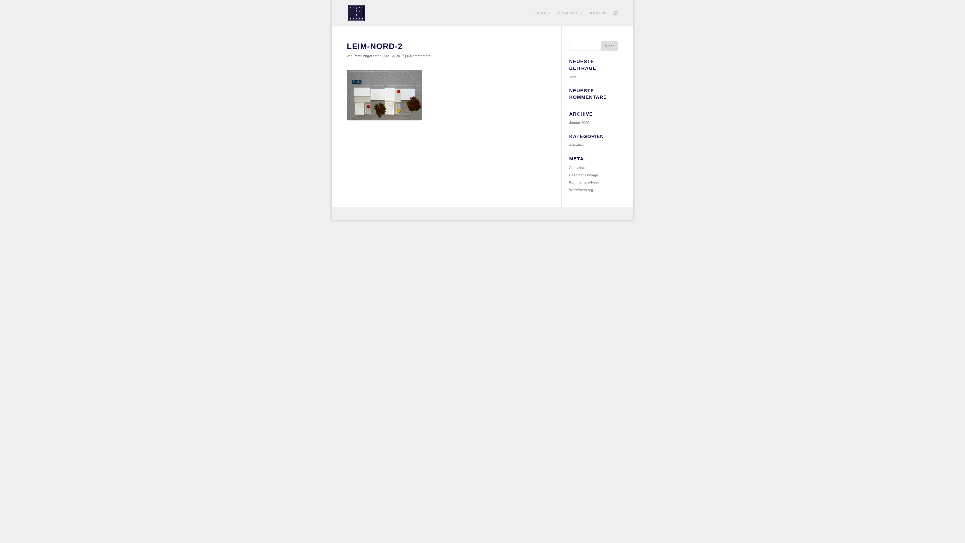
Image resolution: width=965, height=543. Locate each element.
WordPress (409, 213)
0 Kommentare (419, 56)
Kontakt (599, 13)
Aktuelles (576, 145)
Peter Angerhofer (367, 56)
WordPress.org (581, 190)
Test (572, 77)
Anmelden (577, 167)
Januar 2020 (579, 123)
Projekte (568, 13)
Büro (541, 13)
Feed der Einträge (583, 175)
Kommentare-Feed (584, 182)
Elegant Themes (373, 213)
